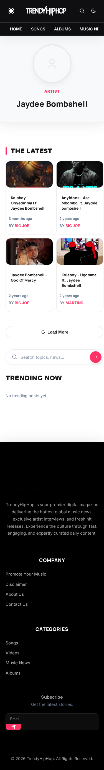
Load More (57, 332)
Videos (12, 652)
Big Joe (22, 225)
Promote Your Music (26, 574)
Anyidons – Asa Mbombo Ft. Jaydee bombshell (79, 203)
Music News (18, 662)
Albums (13, 673)
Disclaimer (16, 584)
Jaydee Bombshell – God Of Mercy (29, 277)
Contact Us (17, 604)
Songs (12, 643)
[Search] (82, 11)
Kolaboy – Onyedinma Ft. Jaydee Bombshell (27, 203)
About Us (15, 594)
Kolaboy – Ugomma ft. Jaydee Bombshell (79, 280)
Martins (74, 303)
